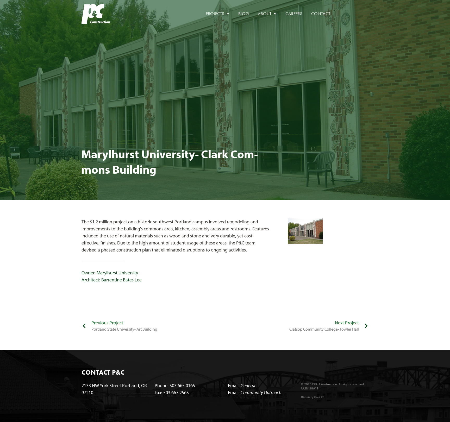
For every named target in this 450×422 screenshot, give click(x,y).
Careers (293, 13)
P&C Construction (96, 14)
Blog (243, 13)
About (267, 13)
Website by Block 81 (312, 397)
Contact (320, 13)
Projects (217, 13)
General (248, 385)
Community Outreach (261, 392)
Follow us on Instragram (365, 13)
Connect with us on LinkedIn (353, 13)
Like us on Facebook (342, 13)
